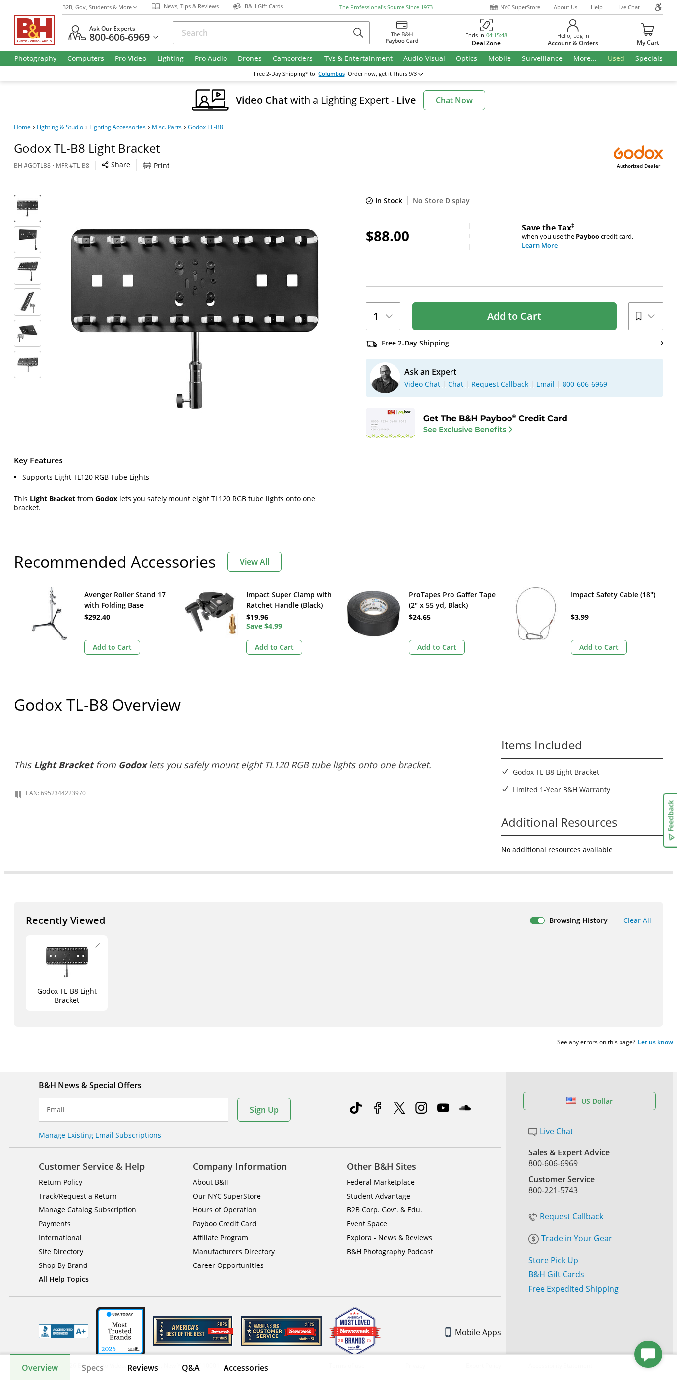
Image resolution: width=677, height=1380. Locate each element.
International (60, 1237)
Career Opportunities (228, 1265)
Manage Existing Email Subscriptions (100, 1135)
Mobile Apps (478, 1332)
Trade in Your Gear (576, 1238)
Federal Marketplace (381, 1182)
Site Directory (61, 1251)
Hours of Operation (225, 1209)
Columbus (331, 73)
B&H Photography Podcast (390, 1251)
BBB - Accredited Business (63, 1331)
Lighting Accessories (117, 127)
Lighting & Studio (60, 127)
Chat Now (454, 100)
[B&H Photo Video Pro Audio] (38, 30)
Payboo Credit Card (225, 1223)
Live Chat (628, 7)
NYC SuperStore (520, 7)
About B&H (211, 1182)
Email (56, 1109)
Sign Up (264, 1109)
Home (22, 127)
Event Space (367, 1223)
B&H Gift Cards (556, 1274)
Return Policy (60, 1182)
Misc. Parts (167, 127)
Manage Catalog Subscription (87, 1209)
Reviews (142, 1367)
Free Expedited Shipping (573, 1288)
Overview (40, 1367)
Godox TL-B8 (205, 127)
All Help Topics (64, 1279)
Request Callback (571, 1216)
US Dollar (597, 1101)
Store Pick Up (553, 1260)
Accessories (246, 1367)
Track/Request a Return (78, 1196)
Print (161, 165)
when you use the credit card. (577, 236)
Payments (55, 1223)
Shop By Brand (63, 1265)
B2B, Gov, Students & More (97, 7)
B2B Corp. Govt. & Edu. (384, 1209)
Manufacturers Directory (234, 1251)
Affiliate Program (220, 1237)
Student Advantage (378, 1196)
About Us (565, 7)
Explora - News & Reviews (389, 1237)
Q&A (191, 1367)
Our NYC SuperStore (227, 1196)
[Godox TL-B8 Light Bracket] (195, 319)
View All (254, 561)
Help (597, 7)
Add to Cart (514, 316)
